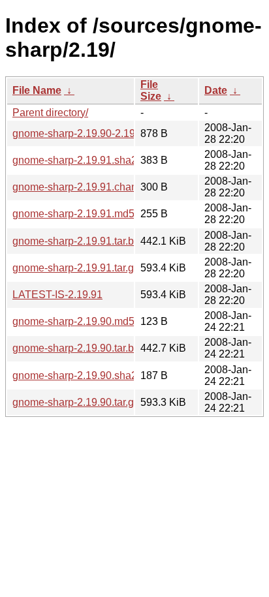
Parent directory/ (50, 112)
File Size (150, 90)
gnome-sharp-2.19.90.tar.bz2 (78, 348)
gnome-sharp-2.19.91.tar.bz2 (78, 241)
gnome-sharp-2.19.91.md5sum (83, 213)
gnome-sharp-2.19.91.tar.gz (75, 267)
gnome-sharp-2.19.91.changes (83, 186)
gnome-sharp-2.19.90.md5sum (83, 321)
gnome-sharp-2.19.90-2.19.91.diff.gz (96, 133)
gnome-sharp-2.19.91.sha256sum (90, 160)
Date (215, 90)
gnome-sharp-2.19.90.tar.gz (75, 402)
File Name (36, 90)
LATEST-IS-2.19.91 (57, 294)
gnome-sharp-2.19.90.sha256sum (90, 375)
